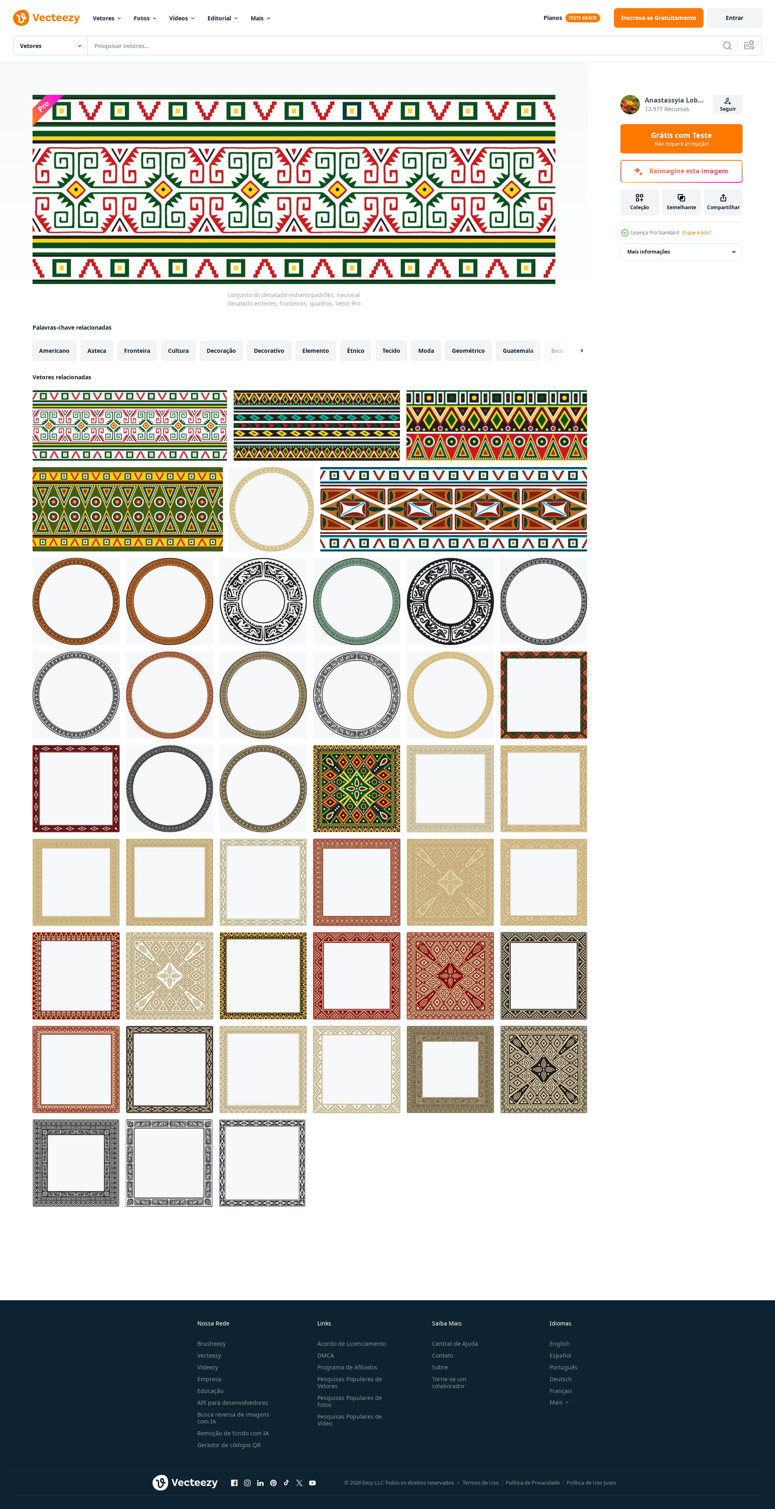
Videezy (207, 1367)
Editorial (219, 18)
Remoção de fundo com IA (233, 1433)
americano (54, 350)
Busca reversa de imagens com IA (233, 1418)
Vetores (103, 18)
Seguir (728, 108)
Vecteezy (209, 1355)
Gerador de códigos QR (229, 1445)
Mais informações (648, 251)
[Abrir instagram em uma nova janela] (247, 1482)
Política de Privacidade (533, 1482)
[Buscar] (727, 45)
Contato (442, 1355)
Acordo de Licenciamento (351, 1343)
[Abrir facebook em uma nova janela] (234, 1482)
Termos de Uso (481, 1482)
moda (426, 350)
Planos (553, 18)
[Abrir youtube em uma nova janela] (312, 1482)
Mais (257, 18)
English (560, 1343)
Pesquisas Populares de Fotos (349, 1401)
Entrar (734, 18)
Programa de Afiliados (347, 1367)
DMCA (325, 1355)
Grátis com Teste (681, 138)
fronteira (137, 350)
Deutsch (561, 1379)
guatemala (518, 350)
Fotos (142, 18)
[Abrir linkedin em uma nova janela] (260, 1482)
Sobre (440, 1367)
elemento (315, 350)
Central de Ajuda (455, 1343)
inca (557, 350)
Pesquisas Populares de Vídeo (349, 1420)
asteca (96, 350)
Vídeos (178, 18)
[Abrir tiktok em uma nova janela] (286, 1482)
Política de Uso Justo (591, 1482)
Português (564, 1367)
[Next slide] (575, 351)
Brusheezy (211, 1343)
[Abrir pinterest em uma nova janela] (273, 1482)
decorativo (269, 350)
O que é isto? (696, 232)
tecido (391, 350)
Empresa (209, 1379)
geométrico (468, 350)
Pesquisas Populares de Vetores (349, 1382)
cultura (178, 350)
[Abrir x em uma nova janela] (299, 1482)
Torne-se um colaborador (449, 1382)
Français (561, 1391)
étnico (356, 350)
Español (560, 1355)
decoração (221, 350)
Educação (210, 1391)
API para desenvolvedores (232, 1402)
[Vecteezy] (46, 18)
